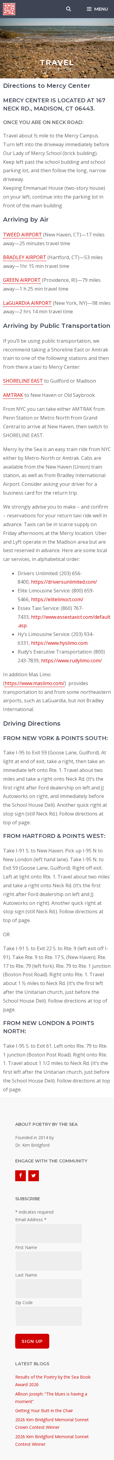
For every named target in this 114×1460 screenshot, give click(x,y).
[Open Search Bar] (68, 9)
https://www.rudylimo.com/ (71, 660)
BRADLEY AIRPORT (24, 257)
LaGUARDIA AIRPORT (27, 303)
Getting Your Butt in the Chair (44, 1410)
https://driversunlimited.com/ (64, 581)
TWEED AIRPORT (22, 234)
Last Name (26, 1275)
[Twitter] (33, 1175)
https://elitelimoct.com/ (57, 599)
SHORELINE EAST (23, 380)
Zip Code (24, 1302)
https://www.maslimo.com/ (34, 683)
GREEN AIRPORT (22, 280)
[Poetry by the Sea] (9, 9)
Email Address (31, 1219)
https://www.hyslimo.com (59, 643)
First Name (26, 1247)
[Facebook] (20, 1175)
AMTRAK (13, 395)
